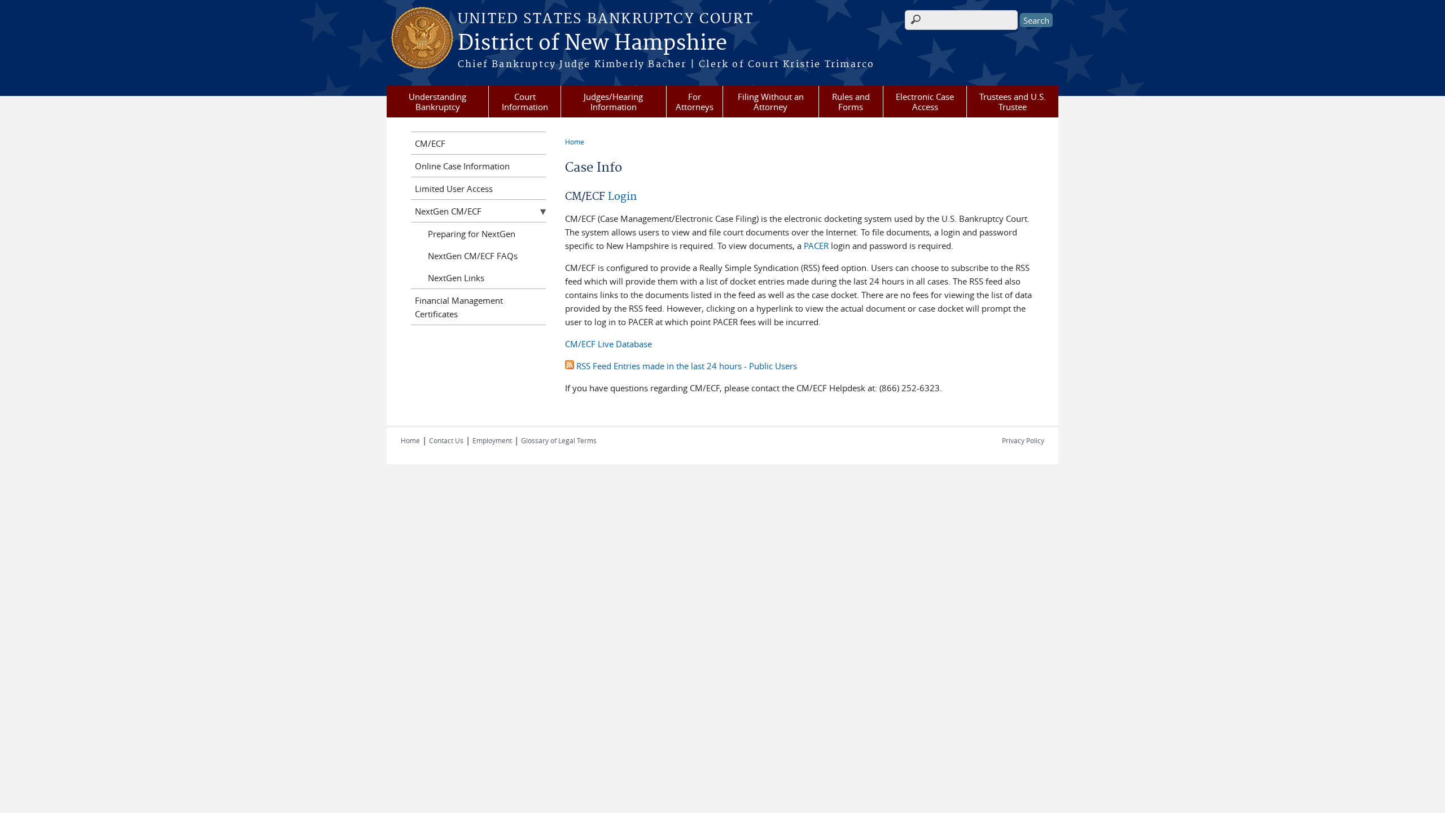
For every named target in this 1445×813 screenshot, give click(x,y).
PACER (816, 245)
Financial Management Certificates (459, 307)
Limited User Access (454, 188)
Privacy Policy (1023, 440)
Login (622, 196)
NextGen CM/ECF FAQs (473, 255)
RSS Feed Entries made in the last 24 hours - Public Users (685, 365)
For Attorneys (694, 101)
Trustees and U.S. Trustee (1012, 101)
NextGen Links (456, 277)
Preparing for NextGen (471, 233)
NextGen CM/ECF (448, 211)
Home (574, 141)
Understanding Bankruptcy (437, 101)
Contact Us (446, 440)
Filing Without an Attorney (771, 101)
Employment (492, 440)
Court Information (525, 101)
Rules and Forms (851, 101)
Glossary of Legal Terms (559, 440)
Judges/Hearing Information (613, 101)
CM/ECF (430, 143)
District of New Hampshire (592, 43)
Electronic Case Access (925, 101)
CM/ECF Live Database (608, 343)
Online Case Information (462, 166)
